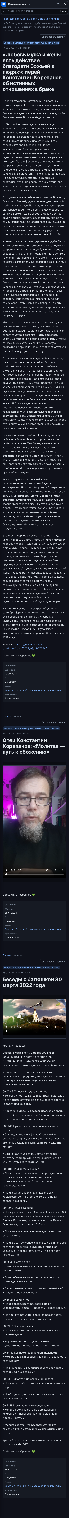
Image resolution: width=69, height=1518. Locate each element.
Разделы (58, 4)
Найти (62, 11)
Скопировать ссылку (53, 36)
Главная (7, 716)
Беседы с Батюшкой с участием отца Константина (31, 19)
